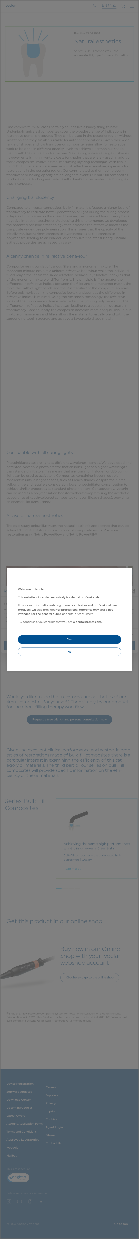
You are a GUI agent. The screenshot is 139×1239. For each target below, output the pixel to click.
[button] (69, 652)
